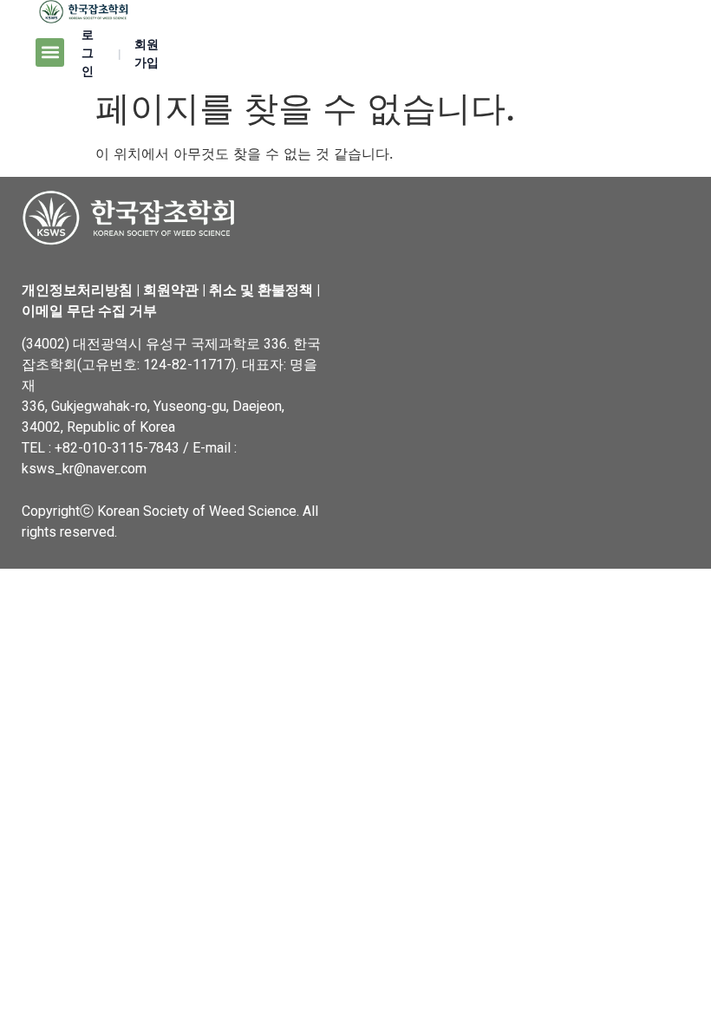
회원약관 (171, 290)
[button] (50, 52)
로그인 (88, 53)
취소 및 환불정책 (261, 290)
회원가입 (146, 53)
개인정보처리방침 (77, 290)
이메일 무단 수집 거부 (89, 311)
